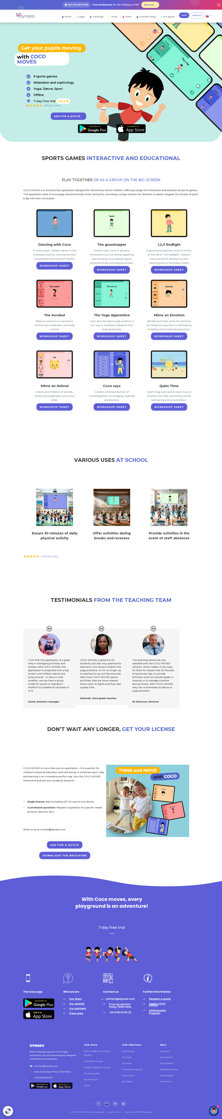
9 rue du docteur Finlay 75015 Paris (120, 1006)
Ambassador (167, 1075)
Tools (114, 16)
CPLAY (87, 1085)
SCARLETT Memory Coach (97, 1067)
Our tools (127, 1057)
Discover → (150, 5)
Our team (75, 999)
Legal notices (114, 1112)
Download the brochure (65, 855)
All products (128, 1075)
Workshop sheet (54, 265)
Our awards (77, 1003)
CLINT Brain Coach (93, 1061)
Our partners (77, 1008)
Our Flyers (127, 1081)
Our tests (126, 1063)
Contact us (165, 1081)
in (115, 1103)
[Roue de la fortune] (8, 1111)
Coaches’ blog (147, 16)
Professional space (132, 1069)
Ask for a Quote (67, 116)
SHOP (184, 15)
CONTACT (197, 15)
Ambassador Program (157, 1012)
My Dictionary (91, 1079)
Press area (76, 1013)
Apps (82, 16)
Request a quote (160, 999)
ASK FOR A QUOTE (64, 844)
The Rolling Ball (91, 1073)
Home (68, 16)
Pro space (169, 16)
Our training (128, 1051)
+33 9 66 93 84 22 (120, 1012)
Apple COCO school (157, 1004)
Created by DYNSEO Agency (138, 1112)
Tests (128, 16)
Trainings (98, 16)
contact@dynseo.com (120, 999)
